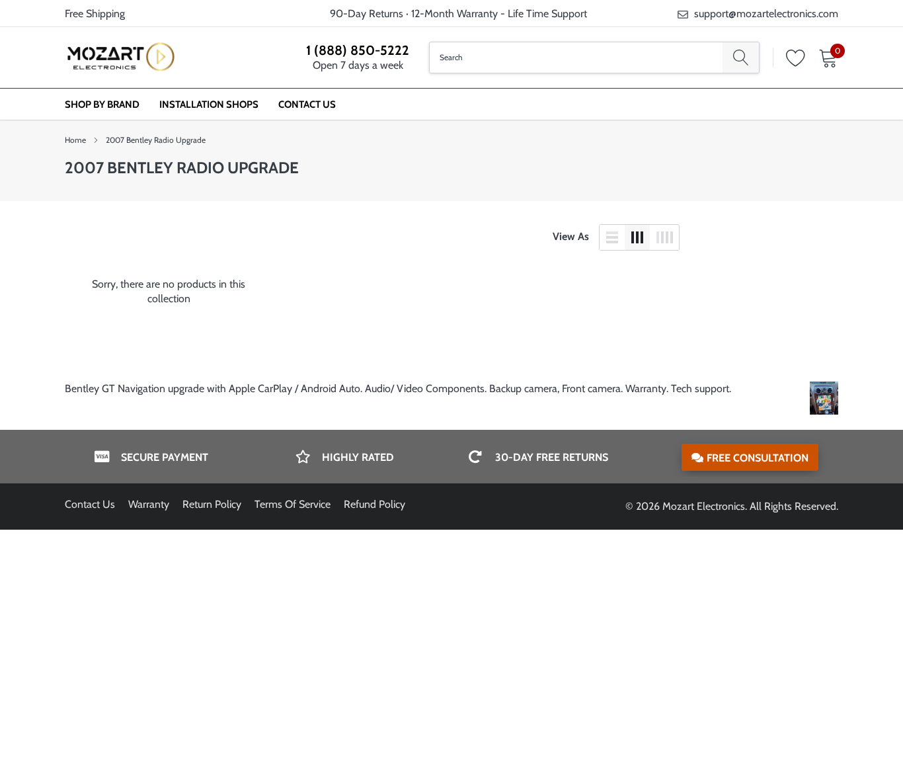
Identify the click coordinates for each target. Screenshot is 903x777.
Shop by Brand (102, 104)
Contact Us (307, 104)
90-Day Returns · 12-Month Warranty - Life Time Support (458, 13)
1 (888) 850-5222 (357, 50)
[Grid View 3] (637, 237)
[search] (741, 57)
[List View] (612, 237)
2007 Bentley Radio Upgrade (156, 140)
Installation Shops (208, 104)
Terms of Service (293, 504)
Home (75, 140)
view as (571, 236)
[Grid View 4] (664, 237)
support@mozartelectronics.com (766, 13)
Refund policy (374, 504)
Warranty (148, 504)
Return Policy (211, 504)
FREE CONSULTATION (757, 458)
